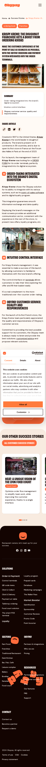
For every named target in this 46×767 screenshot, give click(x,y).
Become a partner (9, 724)
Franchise (6, 649)
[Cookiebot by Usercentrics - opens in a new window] (32, 353)
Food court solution (10, 608)
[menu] (40, 5)
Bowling (5, 676)
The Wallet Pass (30, 594)
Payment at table (9, 599)
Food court (7, 685)
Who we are (29, 649)
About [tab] (38, 360)
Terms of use (7, 755)
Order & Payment (11, 576)
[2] (23, 520)
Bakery (5, 672)
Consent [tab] (8, 360)
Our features (29, 689)
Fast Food (6, 644)
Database (28, 585)
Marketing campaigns (33, 590)
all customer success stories (19, 442)
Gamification (29, 605)
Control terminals (9, 580)
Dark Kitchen (7, 658)
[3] (24, 520)
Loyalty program (31, 576)
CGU (17, 755)
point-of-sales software (32, 192)
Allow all (23, 404)
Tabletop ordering (9, 604)
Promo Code (29, 618)
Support (27, 698)
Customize (21, 412)
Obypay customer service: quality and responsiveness (20, 112)
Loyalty (5, 621)
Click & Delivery (8, 594)
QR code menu (8, 585)
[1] (20, 520)
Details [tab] (23, 360)
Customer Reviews (32, 614)
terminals (29, 279)
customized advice (25, 338)
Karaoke (5, 681)
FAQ (25, 693)
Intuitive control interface (14, 107)
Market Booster (32, 600)
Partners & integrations (34, 644)
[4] (26, 520)
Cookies (24, 755)
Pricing (27, 653)
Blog (26, 684)
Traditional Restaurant (11, 653)
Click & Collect (8, 590)
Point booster (30, 623)
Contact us (7, 719)
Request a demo (9, 728)
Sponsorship (29, 609)
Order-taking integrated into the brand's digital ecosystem (21, 102)
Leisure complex (9, 667)
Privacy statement (10, 759)
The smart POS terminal (8, 614)
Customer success (32, 679)
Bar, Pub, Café (8, 662)
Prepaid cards (30, 580)
